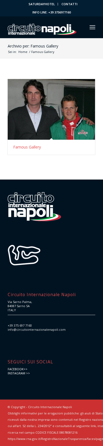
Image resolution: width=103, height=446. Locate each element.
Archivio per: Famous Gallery (33, 46)
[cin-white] (43, 27)
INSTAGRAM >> (19, 373)
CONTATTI (69, 4)
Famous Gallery (27, 147)
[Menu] (92, 27)
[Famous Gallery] (51, 109)
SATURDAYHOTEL (42, 4)
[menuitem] (42, 4)
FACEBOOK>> (17, 369)
